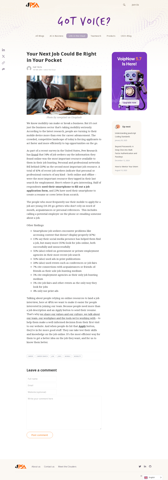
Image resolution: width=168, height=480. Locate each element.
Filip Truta (37, 67)
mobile (67, 356)
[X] (3, 57)
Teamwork (96, 35)
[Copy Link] (3, 64)
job (52, 356)
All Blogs (40, 35)
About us (36, 466)
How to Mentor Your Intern (126, 166)
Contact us (49, 466)
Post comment (39, 435)
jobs (59, 356)
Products (111, 35)
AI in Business (56, 35)
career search (42, 356)
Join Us (135, 4)
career (30, 356)
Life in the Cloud (77, 35)
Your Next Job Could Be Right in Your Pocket (61, 57)
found (34, 154)
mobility (77, 356)
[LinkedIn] (3, 51)
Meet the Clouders (67, 466)
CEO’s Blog (126, 35)
